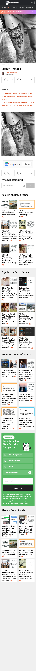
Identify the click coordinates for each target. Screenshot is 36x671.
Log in (31, 2)
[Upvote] (4, 79)
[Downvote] (8, 79)
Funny (15, 7)
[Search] (26, 2)
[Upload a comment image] (24, 186)
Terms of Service (10, 503)
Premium (6, 7)
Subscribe (31, 12)
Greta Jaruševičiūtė (11, 72)
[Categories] (2, 2)
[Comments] (17, 79)
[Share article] (32, 114)
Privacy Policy (23, 503)
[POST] (30, 185)
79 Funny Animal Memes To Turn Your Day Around (17, 93)
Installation (29, 7)
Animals (21, 7)
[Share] (31, 79)
